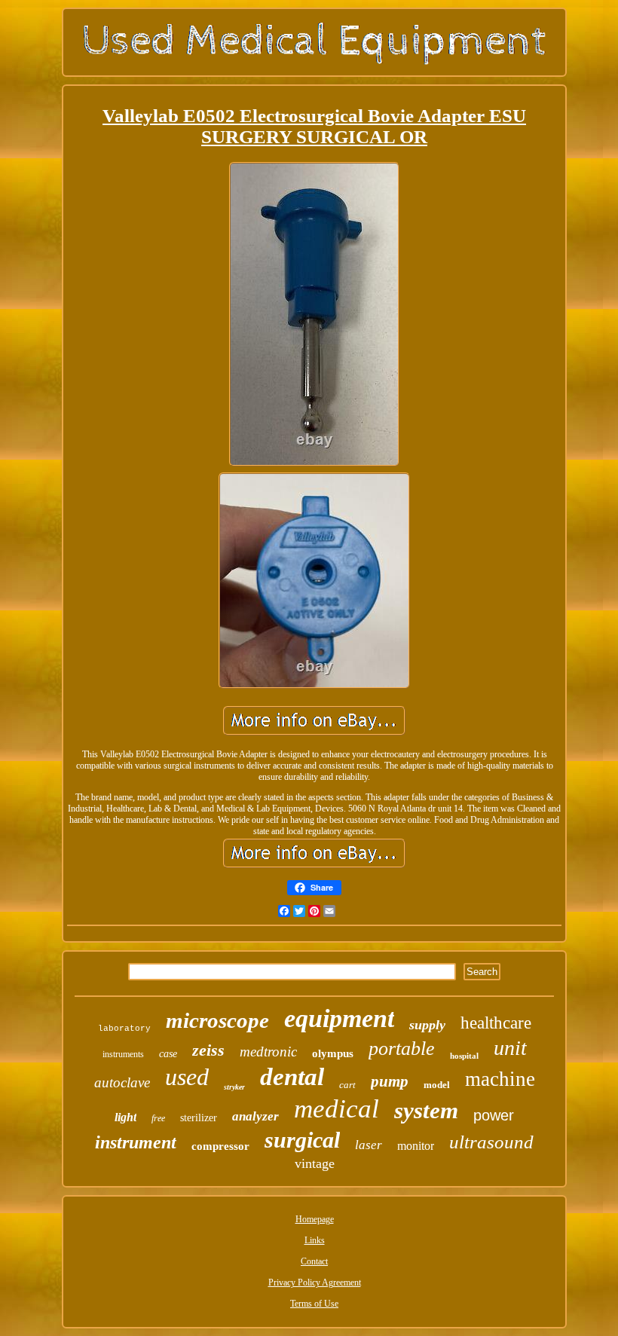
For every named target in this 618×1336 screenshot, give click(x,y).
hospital (464, 1055)
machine (500, 1079)
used (187, 1076)
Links (314, 1240)
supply (427, 1024)
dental (292, 1076)
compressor (220, 1146)
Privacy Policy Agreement (314, 1282)
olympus (332, 1053)
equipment (339, 1018)
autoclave (122, 1082)
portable (402, 1048)
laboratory (124, 1028)
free (158, 1118)
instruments (123, 1054)
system (426, 1110)
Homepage (314, 1219)
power (493, 1115)
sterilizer (198, 1118)
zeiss (208, 1050)
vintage (315, 1163)
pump (389, 1081)
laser (368, 1145)
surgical (302, 1139)
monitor (415, 1145)
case (168, 1053)
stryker (234, 1087)
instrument (135, 1142)
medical (336, 1109)
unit (510, 1047)
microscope (217, 1020)
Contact (314, 1261)
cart (347, 1084)
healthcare (495, 1022)
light (125, 1117)
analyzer (255, 1116)
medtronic (268, 1051)
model (437, 1084)
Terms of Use (314, 1303)
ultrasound (491, 1142)
